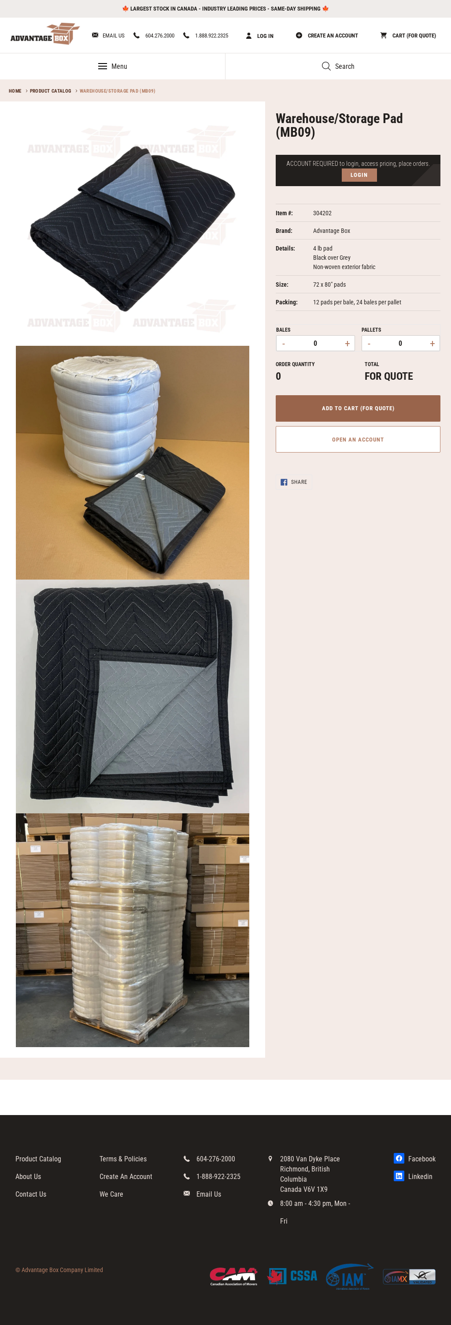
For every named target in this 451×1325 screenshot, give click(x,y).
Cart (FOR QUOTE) (413, 35)
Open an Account (358, 439)
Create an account (332, 35)
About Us (28, 1176)
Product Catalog (50, 91)
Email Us (114, 35)
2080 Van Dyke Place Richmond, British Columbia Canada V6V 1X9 (310, 1174)
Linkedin (420, 1176)
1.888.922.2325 (211, 35)
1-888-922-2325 (218, 1176)
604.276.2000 (159, 35)
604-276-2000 (215, 1159)
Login (359, 175)
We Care (111, 1194)
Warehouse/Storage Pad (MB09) (118, 91)
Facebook (421, 1159)
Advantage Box (331, 230)
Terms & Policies (123, 1159)
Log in (265, 36)
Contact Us (30, 1194)
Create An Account (126, 1176)
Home (15, 91)
